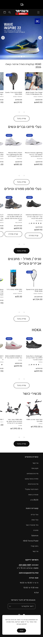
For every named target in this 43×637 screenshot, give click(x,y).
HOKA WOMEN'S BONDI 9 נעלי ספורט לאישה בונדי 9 (13, 357)
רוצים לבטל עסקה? (31, 489)
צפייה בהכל (21, 118)
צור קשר (35, 463)
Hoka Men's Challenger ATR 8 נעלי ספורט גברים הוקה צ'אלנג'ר (34, 357)
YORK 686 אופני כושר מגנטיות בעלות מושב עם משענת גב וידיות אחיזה (14, 421)
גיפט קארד (34, 546)
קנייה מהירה (33, 235)
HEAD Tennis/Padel (30, 541)
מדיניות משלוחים (32, 474)
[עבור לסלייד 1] (24, 56)
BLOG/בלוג (34, 500)
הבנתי (21, 630)
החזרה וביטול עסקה (31, 479)
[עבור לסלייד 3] (19, 56)
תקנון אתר (34, 468)
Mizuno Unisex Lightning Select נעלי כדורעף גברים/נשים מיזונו (33, 154)
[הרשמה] (10, 606)
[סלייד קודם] (3, 38)
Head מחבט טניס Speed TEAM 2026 (34, 290)
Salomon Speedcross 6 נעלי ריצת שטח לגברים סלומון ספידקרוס (34, 216)
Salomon (34, 536)
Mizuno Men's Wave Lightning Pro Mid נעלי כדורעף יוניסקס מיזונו (14, 154)
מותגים (35, 530)
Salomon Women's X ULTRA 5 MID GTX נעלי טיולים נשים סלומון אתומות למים (13, 217)
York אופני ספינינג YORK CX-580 (34, 420)
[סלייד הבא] (40, 38)
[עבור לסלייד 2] (21, 56)
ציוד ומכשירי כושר (32, 525)
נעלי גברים (34, 515)
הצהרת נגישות (33, 495)
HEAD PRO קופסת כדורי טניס (14, 290)
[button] (38, 12)
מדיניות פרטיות (33, 484)
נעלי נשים (35, 520)
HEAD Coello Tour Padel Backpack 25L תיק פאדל (34, 93)
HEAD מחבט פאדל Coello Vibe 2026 (13, 93)
